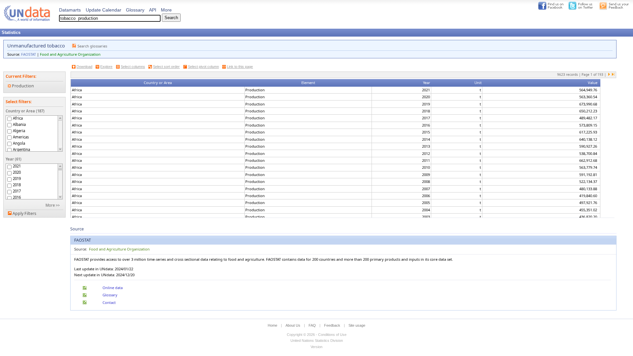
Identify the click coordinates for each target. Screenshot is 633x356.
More (166, 10)
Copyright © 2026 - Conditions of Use (317, 335)
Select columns (133, 67)
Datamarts (70, 10)
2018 (17, 185)
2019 (17, 178)
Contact (109, 302)
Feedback (332, 325)
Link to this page (240, 67)
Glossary (135, 10)
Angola (19, 143)
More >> (52, 205)
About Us (293, 325)
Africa (18, 118)
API (152, 10)
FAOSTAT (28, 54)
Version (316, 347)
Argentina (21, 149)
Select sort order (166, 67)
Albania (19, 124)
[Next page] (609, 75)
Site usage (356, 325)
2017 (17, 191)
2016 (17, 197)
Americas (21, 136)
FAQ (312, 325)
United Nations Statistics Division (316, 340)
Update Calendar (103, 10)
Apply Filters (24, 213)
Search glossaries (92, 46)
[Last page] (613, 75)
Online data (113, 287)
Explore (106, 67)
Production (22, 85)
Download (84, 67)
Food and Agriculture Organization (70, 54)
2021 (17, 166)
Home (272, 325)
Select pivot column (203, 67)
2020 (17, 172)
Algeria (19, 130)
